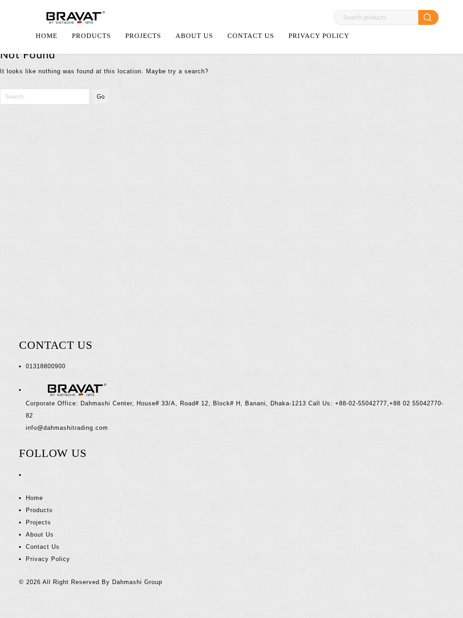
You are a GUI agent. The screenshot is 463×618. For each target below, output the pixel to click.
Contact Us (250, 35)
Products (91, 35)
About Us (194, 35)
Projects (143, 35)
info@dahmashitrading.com (67, 427)
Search (428, 17)
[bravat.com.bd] (72, 17)
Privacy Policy (319, 35)
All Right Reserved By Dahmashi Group (102, 582)
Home (46, 35)
